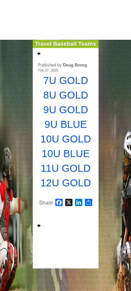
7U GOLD (65, 80)
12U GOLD (65, 183)
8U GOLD (65, 95)
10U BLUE (66, 153)
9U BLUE (66, 124)
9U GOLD (65, 109)
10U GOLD (65, 139)
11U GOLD (66, 168)
